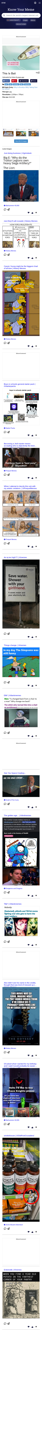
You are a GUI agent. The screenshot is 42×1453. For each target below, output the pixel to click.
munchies (27, 84)
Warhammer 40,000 (12, 205)
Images (25, 20)
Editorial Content (21, 24)
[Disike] (28, 213)
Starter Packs (10, 428)
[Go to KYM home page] (3, 3)
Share (7, 81)
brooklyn (16, 84)
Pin (15, 81)
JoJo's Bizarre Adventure (14, 1225)
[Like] (32, 213)
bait (6, 84)
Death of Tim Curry (12, 800)
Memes (33, 20)
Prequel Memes (11, 471)
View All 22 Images (21, 141)
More (34, 81)
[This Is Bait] (21, 58)
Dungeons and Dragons (14, 888)
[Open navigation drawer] (40, 3)
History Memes (11, 251)
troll (10, 84)
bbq (21, 84)
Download (24, 81)
